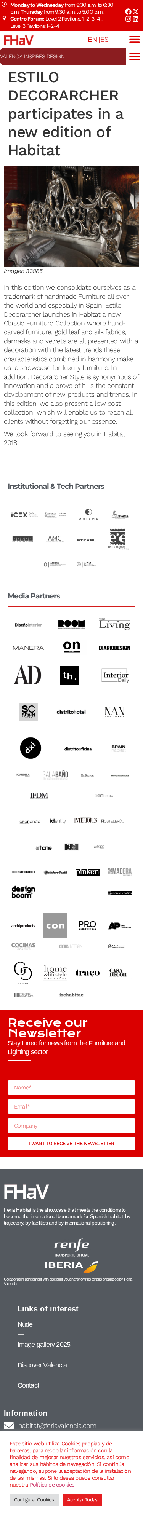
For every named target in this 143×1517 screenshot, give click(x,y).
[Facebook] (128, 11)
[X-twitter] (135, 11)
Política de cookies (52, 1484)
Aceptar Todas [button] (82, 1500)
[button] (134, 39)
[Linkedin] (135, 19)
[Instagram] (128, 19)
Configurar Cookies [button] (34, 1500)
